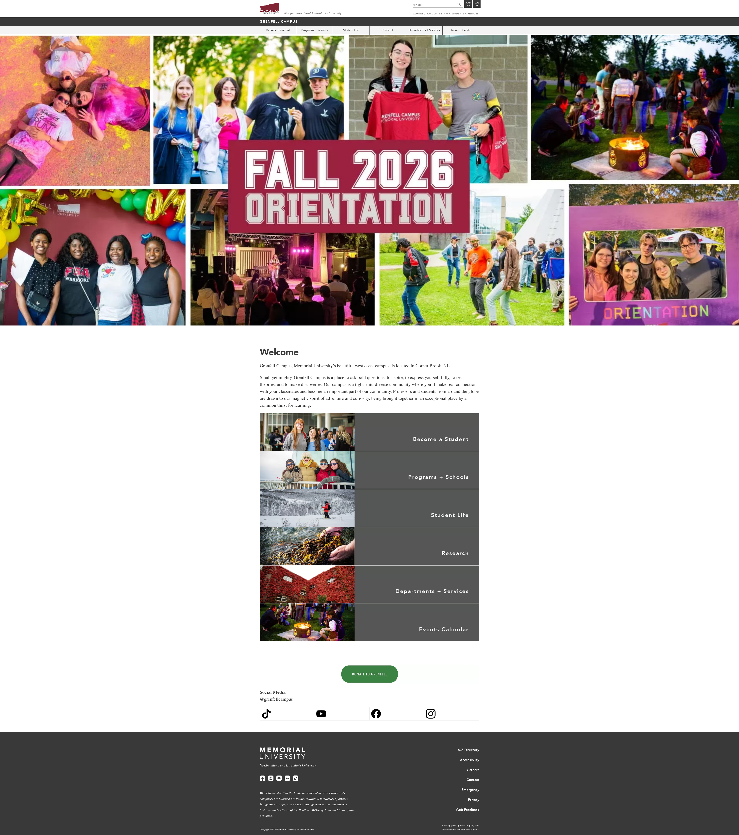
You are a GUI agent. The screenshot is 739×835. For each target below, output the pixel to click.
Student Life (351, 30)
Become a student (278, 30)
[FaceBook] (397, 714)
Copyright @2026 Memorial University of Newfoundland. (287, 829)
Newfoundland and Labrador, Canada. (460, 829)
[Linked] (287, 778)
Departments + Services (424, 30)
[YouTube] (342, 714)
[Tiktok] (295, 778)
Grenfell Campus (279, 21)
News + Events (461, 30)
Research (388, 30)
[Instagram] (451, 714)
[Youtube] (279, 778)
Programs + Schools (314, 30)
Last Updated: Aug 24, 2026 (465, 825)
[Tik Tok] (287, 714)
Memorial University (301, 9)
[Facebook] (262, 778)
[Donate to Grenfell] (369, 674)
